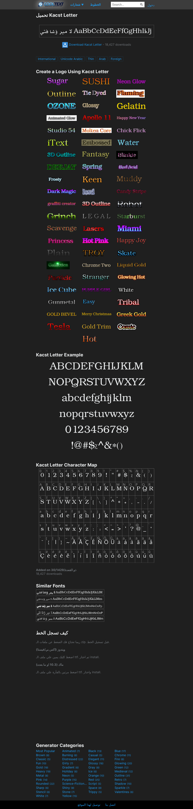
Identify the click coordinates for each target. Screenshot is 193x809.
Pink (41, 779)
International (47, 59)
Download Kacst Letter (85, 44)
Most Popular (45, 751)
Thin (91, 59)
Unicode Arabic (72, 59)
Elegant (96, 759)
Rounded (45, 783)
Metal (42, 775)
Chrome (123, 755)
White (42, 796)
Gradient (70, 767)
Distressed (72, 759)
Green (122, 767)
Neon (68, 775)
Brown (42, 755)
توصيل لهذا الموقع (89, 805)
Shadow (123, 783)
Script (94, 783)
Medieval (124, 771)
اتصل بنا (110, 805)
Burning (69, 755)
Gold (42, 767)
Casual (95, 755)
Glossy (95, 763)
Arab (102, 59)
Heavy (43, 771)
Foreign (116, 59)
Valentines (124, 792)
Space (95, 788)
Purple (69, 779)
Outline (122, 775)
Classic (43, 759)
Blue (120, 751)
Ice (92, 771)
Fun (41, 763)
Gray (94, 767)
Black (95, 751)
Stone (68, 792)
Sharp (42, 788)
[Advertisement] (18, 68)
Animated (71, 751)
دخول (150, 5)
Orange (96, 775)
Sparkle (122, 788)
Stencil (43, 792)
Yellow (69, 796)
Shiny (68, 788)
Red (94, 779)
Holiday (69, 771)
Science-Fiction (74, 783)
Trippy (95, 792)
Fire (119, 759)
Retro (120, 779)
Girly (67, 763)
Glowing (123, 763)
